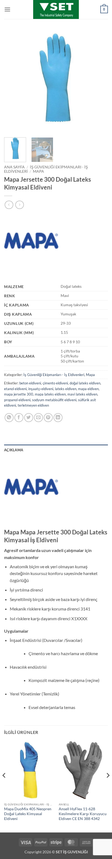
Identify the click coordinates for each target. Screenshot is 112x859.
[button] (7, 9)
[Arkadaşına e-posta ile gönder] (38, 417)
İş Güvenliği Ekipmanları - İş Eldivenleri (53, 375)
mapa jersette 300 (18, 394)
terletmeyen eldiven (33, 405)
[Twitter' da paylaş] (28, 417)
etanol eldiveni (15, 389)
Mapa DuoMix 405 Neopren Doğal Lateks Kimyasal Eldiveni (27, 814)
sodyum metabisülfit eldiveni (54, 400)
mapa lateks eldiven (50, 394)
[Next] (99, 81)
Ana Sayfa (14, 167)
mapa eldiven (88, 389)
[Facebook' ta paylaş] (18, 417)
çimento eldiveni (55, 383)
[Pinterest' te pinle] (48, 417)
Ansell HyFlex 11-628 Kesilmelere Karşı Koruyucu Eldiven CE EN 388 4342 (83, 814)
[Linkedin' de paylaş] (58, 417)
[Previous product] (19, 205)
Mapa (38, 171)
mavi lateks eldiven (82, 394)
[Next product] (9, 205)
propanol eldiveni (17, 400)
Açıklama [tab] (13, 450)
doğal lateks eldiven (85, 383)
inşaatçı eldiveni (40, 389)
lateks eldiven (65, 389)
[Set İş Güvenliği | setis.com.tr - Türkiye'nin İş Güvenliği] (56, 9)
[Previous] (13, 81)
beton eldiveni (30, 383)
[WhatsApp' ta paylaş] (9, 417)
